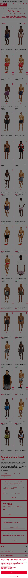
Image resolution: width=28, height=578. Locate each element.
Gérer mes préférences (6, 566)
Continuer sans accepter (14, 576)
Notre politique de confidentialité (8, 567)
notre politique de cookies (6, 568)
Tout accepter (14, 572)
